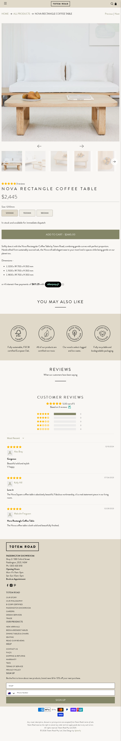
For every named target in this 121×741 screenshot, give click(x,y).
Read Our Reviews (15, 640)
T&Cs (8, 662)
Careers (10, 611)
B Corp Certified (14, 604)
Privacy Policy (13, 669)
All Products (21, 14)
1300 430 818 (16, 565)
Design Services (14, 614)
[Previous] (39, 146)
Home (5, 14)
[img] (14, 447)
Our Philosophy (14, 601)
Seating (10, 637)
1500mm (27, 213)
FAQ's (8, 652)
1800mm (45, 213)
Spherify (78, 730)
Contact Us (12, 649)
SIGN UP (61, 700)
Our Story (11, 597)
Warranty (11, 659)
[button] (9, 183)
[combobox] (10, 693)
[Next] (81, 146)
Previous (109, 13)
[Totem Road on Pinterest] (14, 586)
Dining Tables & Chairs (17, 633)
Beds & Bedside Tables (17, 630)
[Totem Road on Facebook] (7, 586)
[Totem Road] (60, 3)
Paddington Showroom (18, 607)
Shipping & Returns (15, 656)
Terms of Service (14, 666)
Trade (9, 618)
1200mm (10, 213)
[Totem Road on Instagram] (11, 586)
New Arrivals (13, 626)
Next (117, 13)
